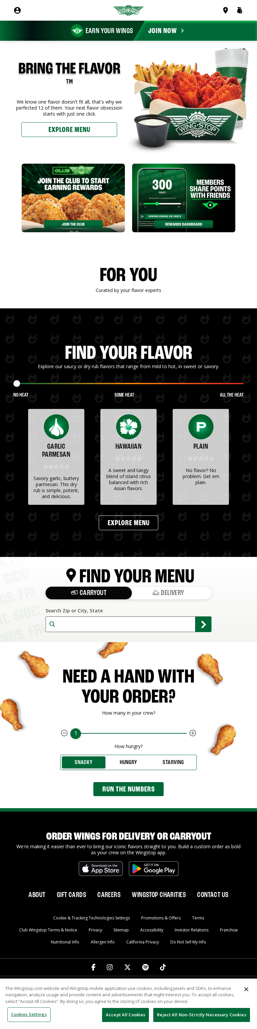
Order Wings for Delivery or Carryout (128, 837)
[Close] (246, 989)
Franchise (229, 930)
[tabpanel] (73, 198)
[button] (240, 10)
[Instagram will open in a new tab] (109, 967)
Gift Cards (71, 895)
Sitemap (121, 930)
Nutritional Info (65, 942)
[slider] (16, 383)
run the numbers (128, 789)
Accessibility (151, 930)
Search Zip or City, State (74, 611)
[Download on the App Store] (100, 868)
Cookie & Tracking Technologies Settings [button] (91, 918)
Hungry (128, 762)
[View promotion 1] (73, 198)
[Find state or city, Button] (203, 624)
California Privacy (142, 942)
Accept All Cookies (125, 1015)
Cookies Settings (29, 1014)
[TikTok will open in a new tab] (163, 967)
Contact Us (212, 895)
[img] (56, 466)
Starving (173, 762)
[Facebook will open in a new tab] (93, 967)
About (36, 895)
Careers (108, 895)
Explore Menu (69, 130)
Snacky (83, 762)
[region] (128, 1004)
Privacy (95, 930)
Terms (198, 918)
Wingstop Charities (159, 895)
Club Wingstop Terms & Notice (48, 930)
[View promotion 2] (184, 198)
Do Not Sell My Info (188, 942)
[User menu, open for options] (17, 10)
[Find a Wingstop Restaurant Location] (227, 10)
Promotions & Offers (161, 918)
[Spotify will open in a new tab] (145, 967)
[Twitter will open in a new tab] (127, 967)
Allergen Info (103, 942)
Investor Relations (191, 930)
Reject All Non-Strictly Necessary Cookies (201, 1015)
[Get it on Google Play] (153, 868)
